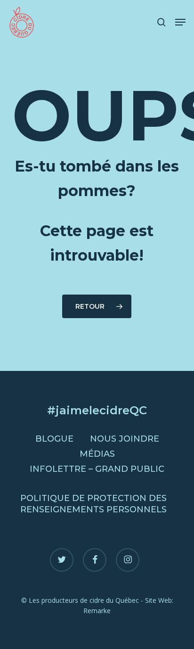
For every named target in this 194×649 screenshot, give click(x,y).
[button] (180, 22)
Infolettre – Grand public (97, 469)
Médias (97, 454)
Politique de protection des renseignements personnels (93, 504)
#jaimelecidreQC (97, 410)
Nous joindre (124, 439)
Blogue (54, 439)
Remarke (97, 610)
